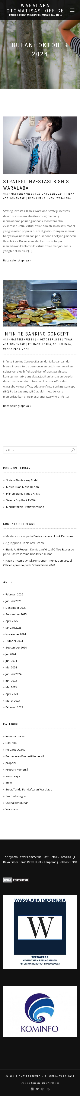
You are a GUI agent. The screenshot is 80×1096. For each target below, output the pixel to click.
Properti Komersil (17, 769)
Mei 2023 (11, 687)
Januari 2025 (13, 627)
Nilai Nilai (11, 743)
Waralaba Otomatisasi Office (35, 8)
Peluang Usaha (39, 344)
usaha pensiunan (41, 198)
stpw (9, 783)
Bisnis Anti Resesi (33, 543)
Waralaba (64, 198)
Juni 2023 (11, 681)
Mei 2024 (11, 667)
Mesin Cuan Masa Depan (22, 487)
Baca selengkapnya (16, 260)
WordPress (53, 1082)
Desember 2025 (16, 608)
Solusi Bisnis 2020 (43, 565)
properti (11, 763)
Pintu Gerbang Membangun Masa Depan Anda (35, 15)
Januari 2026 (13, 601)
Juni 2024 (11, 661)
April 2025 (12, 621)
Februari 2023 (14, 707)
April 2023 (12, 694)
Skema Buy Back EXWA (21, 500)
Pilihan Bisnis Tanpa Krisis (23, 493)
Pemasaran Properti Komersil (25, 756)
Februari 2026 (14, 594)
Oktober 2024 (14, 641)
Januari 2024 (13, 674)
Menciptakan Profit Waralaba (25, 507)
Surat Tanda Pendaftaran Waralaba (29, 789)
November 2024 (16, 634)
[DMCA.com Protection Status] (16, 880)
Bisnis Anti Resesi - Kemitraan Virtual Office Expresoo (40, 549)
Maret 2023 (13, 700)
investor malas (15, 736)
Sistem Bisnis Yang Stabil (22, 480)
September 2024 (16, 647)
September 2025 (16, 614)
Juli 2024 (11, 654)
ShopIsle (26, 1082)
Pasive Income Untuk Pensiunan (54, 536)
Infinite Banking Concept (36, 334)
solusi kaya (62, 344)
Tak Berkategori (16, 796)
